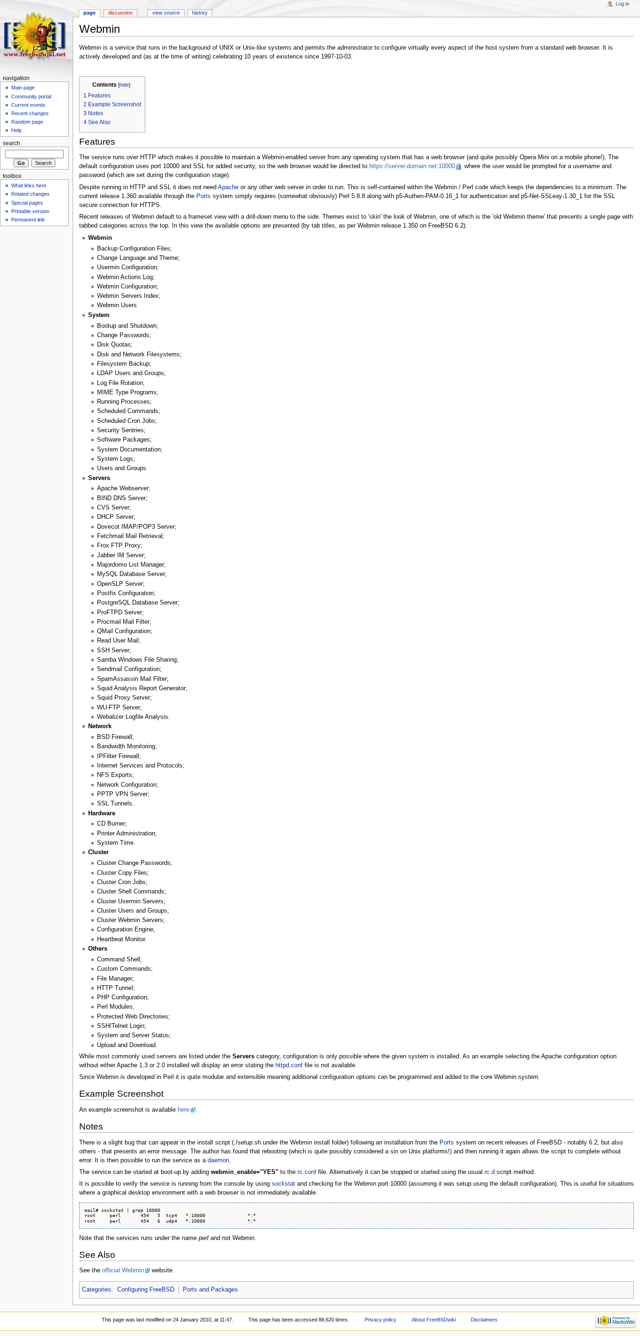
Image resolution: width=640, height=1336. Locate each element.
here (183, 1110)
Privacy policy (380, 1319)
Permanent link (28, 219)
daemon (218, 1160)
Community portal (31, 96)
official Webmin (123, 1270)
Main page (23, 87)
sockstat (283, 1184)
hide (124, 85)
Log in (622, 4)
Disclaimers (484, 1319)
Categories (96, 1289)
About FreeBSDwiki (434, 1319)
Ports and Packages (210, 1289)
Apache (228, 187)
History (200, 12)
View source (166, 12)
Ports (203, 196)
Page (89, 12)
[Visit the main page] (36, 36)
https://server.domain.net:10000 (412, 166)
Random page (27, 122)
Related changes (30, 194)
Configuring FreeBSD (145, 1289)
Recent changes (30, 113)
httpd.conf (289, 1065)
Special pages (27, 203)
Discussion (120, 12)
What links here (28, 185)
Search (11, 143)
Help (16, 130)
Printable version (30, 211)
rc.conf (307, 1172)
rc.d (489, 1172)
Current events (28, 105)
